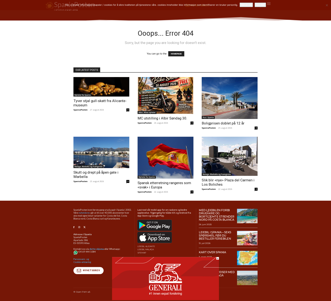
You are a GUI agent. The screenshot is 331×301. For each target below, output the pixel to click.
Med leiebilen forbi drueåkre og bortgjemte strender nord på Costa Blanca (216, 215)
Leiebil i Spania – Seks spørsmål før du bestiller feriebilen (215, 235)
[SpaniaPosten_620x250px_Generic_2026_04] (165, 299)
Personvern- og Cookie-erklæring (82, 260)
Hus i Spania (208, 117)
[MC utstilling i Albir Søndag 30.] (165, 95)
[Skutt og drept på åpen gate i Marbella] (101, 152)
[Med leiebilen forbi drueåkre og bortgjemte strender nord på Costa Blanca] (247, 216)
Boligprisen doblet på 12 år (223, 123)
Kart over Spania (212, 252)
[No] (326, 5)
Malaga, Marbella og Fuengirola (88, 166)
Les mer (260, 4)
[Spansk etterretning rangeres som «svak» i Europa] (165, 158)
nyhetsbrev (84, 212)
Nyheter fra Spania (82, 95)
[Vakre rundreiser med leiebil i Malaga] (247, 278)
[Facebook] (74, 227)
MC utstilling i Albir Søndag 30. (162, 118)
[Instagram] (79, 227)
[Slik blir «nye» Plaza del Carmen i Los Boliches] (230, 156)
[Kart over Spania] (247, 258)
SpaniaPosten (80, 109)
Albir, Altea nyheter (147, 112)
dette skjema (96, 249)
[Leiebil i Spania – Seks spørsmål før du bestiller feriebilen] (247, 238)
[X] (84, 227)
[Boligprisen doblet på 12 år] (230, 98)
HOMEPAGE (176, 54)
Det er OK (246, 4)
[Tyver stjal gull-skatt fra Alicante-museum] (101, 87)
